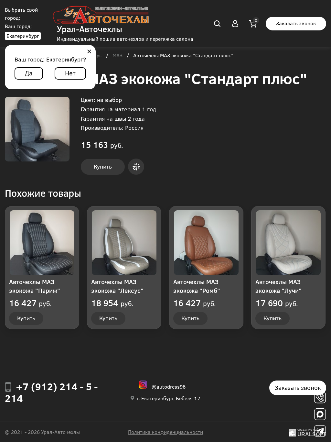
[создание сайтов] (292, 432)
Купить (103, 166)
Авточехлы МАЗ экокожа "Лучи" (278, 286)
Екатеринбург (22, 35)
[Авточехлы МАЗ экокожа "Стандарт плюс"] (37, 129)
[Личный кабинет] (235, 23)
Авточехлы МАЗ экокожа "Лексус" (117, 286)
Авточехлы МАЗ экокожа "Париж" (34, 286)
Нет (70, 72)
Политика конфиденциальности (165, 431)
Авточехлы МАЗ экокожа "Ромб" (196, 286)
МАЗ (117, 56)
